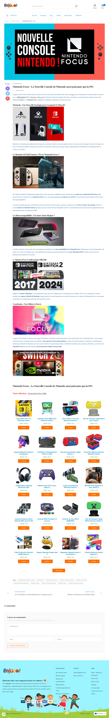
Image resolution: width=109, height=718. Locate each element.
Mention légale (60, 676)
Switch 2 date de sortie (67, 580)
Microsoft (41, 97)
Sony (72, 94)
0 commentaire (17, 83)
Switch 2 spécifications (76, 583)
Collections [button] (13, 15)
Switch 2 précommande (49, 583)
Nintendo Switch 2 (51, 580)
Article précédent (34, 593)
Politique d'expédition (62, 694)
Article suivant (81, 593)
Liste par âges (95, 688)
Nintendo (33, 97)
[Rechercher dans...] (76, 6)
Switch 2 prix (62, 583)
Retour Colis (95, 681)
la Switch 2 (40, 580)
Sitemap (93, 685)
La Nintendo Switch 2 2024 (26, 580)
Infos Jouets (15, 21)
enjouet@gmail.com (79, 672)
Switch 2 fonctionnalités (21, 583)
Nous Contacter (78, 676)
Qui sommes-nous (61, 672)
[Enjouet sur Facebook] (93, 713)
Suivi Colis (94, 678)
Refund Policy (60, 685)
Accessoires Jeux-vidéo (37, 393)
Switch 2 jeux (35, 583)
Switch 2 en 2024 (81, 580)
